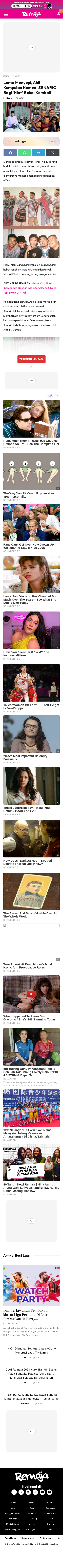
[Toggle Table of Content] (51, 141)
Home (6, 76)
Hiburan (16, 76)
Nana (9, 98)
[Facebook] (14, 1492)
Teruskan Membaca (31, 359)
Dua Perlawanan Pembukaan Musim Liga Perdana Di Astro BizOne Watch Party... (26, 1314)
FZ (4, 1323)
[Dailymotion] (49, 1492)
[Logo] (31, 14)
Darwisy (25, 1403)
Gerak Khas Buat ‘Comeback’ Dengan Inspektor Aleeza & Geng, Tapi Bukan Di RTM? (30, 288)
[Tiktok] (35, 1492)
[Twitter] (28, 1492)
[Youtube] (42, 1492)
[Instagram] (21, 1492)
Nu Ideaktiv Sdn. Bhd (29, 1544)
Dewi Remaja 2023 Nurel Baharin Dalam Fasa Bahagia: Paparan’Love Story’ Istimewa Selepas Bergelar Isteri (31, 1373)
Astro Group (54, 1544)
